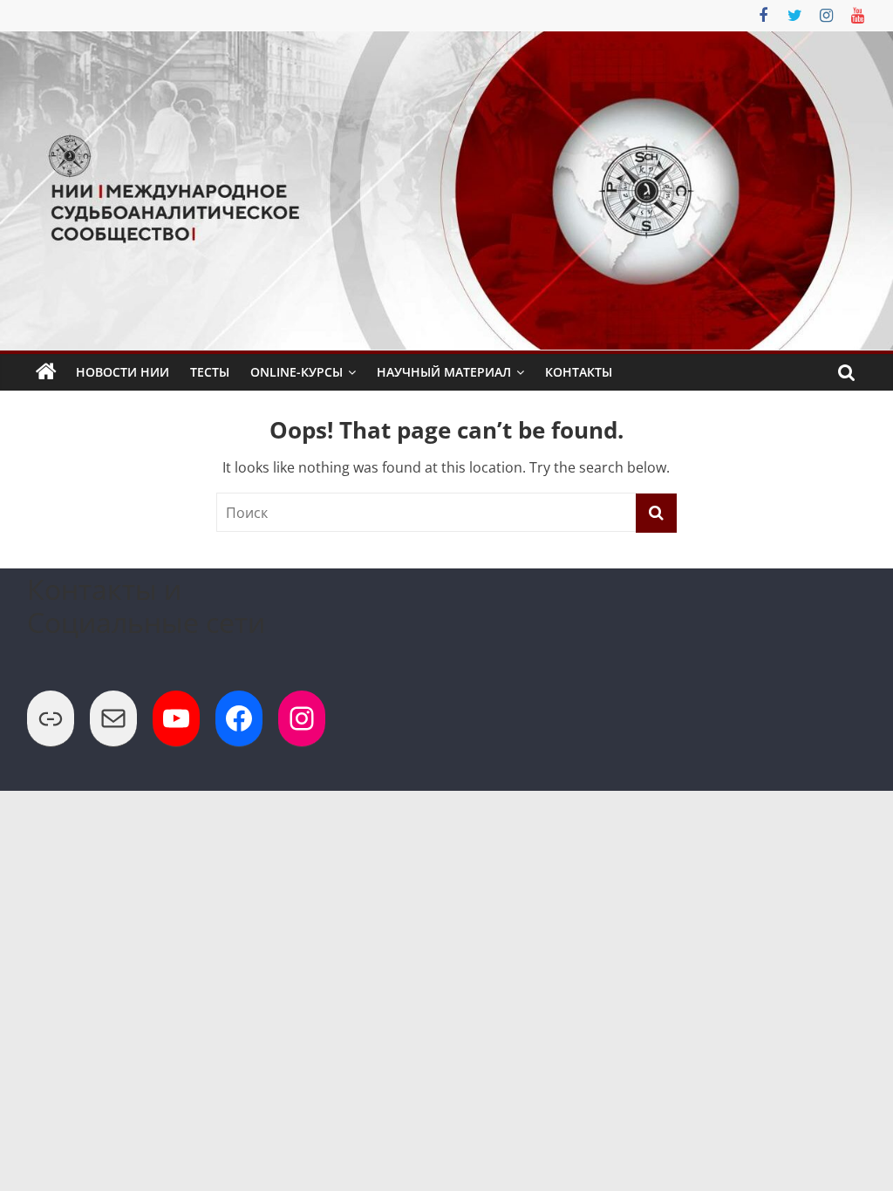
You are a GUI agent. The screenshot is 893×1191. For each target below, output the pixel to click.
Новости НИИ (122, 372)
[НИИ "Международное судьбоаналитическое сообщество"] (46, 372)
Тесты (209, 372)
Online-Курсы (296, 372)
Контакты (578, 372)
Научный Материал (444, 372)
